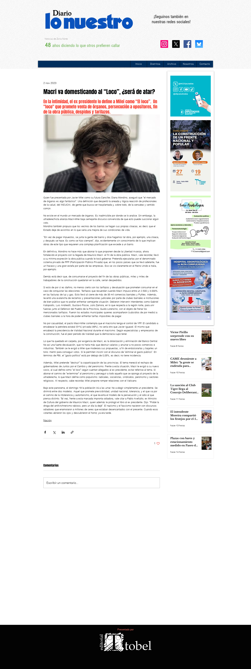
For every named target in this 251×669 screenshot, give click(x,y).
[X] (176, 44)
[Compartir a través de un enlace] (72, 432)
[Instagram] (164, 44)
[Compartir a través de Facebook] (45, 432)
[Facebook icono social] (187, 44)
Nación (47, 420)
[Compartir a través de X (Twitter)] (54, 432)
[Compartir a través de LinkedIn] (63, 432)
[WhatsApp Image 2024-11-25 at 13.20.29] (199, 44)
